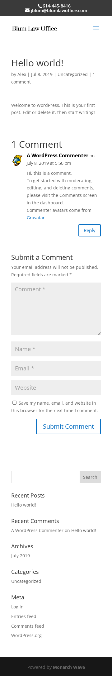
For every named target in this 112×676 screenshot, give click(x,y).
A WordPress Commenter (57, 155)
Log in (17, 607)
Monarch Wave (69, 667)
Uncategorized (73, 74)
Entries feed (23, 616)
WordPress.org (26, 635)
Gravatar (36, 218)
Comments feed (27, 626)
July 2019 (20, 556)
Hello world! (23, 505)
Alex (21, 74)
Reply (90, 230)
